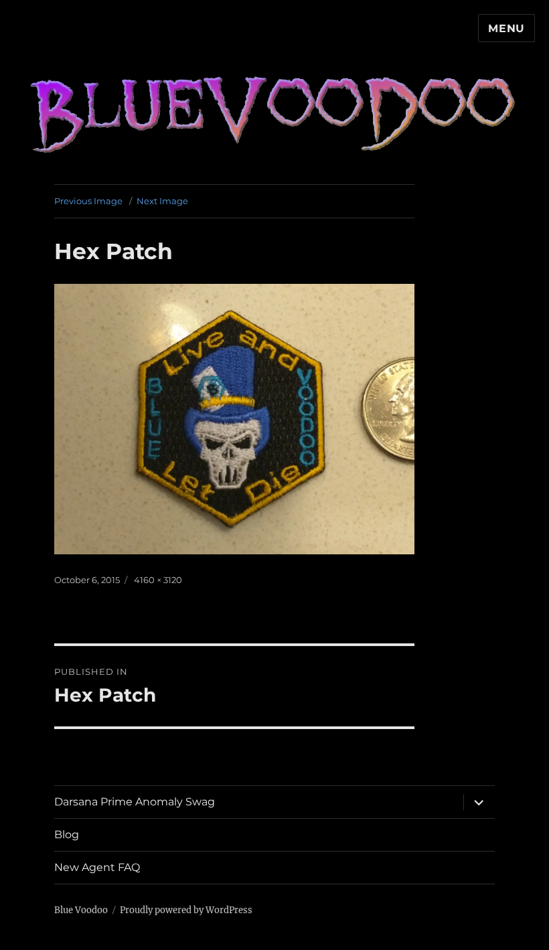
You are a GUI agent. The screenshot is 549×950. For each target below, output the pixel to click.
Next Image (162, 200)
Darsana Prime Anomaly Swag (134, 801)
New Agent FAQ (97, 867)
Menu (506, 28)
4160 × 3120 (158, 579)
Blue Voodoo (81, 910)
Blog (66, 834)
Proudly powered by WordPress (186, 910)
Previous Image (88, 200)
